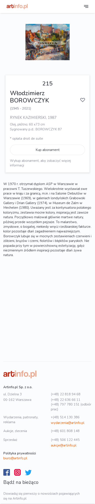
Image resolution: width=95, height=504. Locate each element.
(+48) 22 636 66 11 (65, 400)
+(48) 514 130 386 (65, 417)
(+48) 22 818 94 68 (65, 394)
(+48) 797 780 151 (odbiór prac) (71, 406)
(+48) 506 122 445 (65, 440)
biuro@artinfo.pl (15, 458)
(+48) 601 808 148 (65, 431)
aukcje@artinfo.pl (63, 445)
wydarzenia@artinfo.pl (67, 423)
